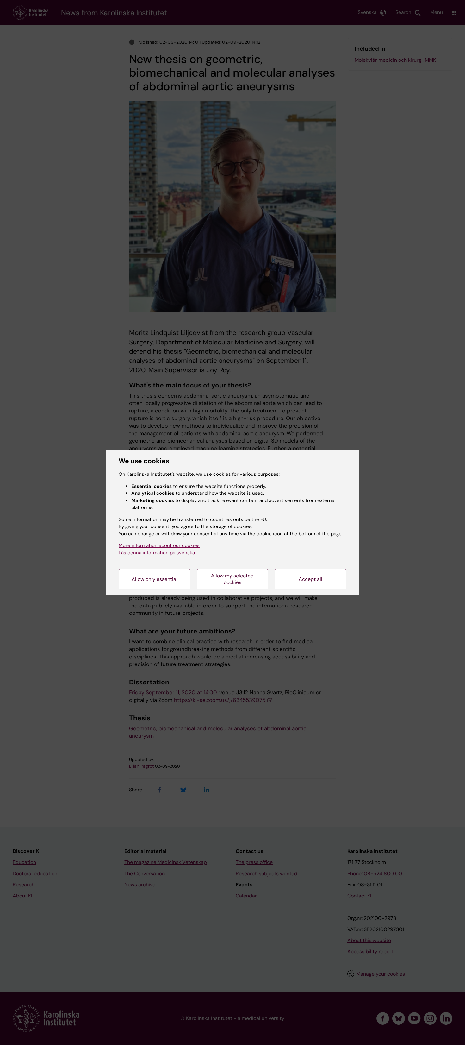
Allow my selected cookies (232, 579)
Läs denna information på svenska (157, 553)
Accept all (310, 579)
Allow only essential (154, 579)
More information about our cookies (159, 545)
